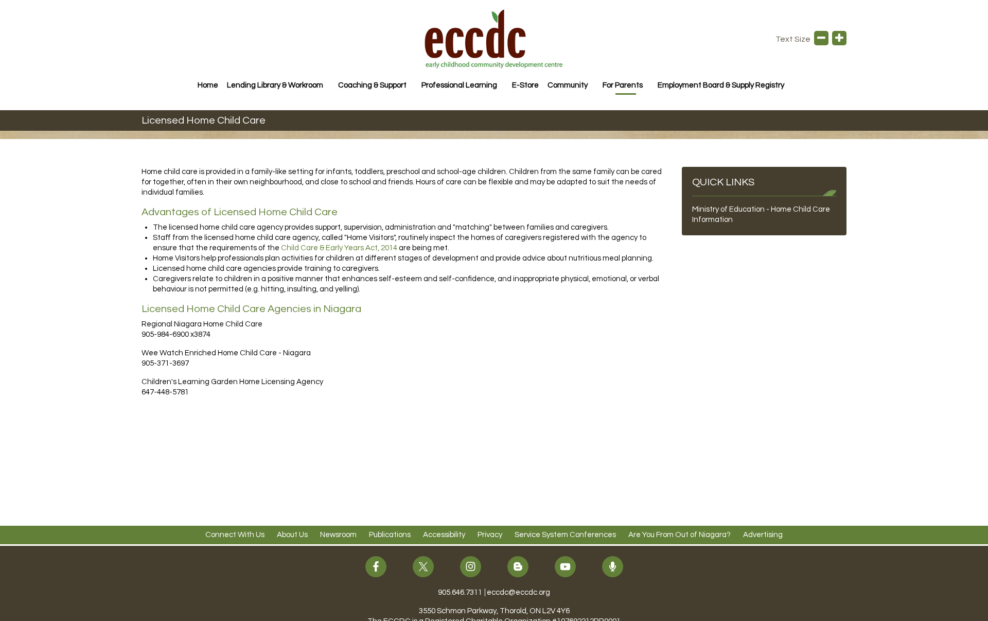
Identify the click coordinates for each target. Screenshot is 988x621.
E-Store (525, 85)
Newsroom (338, 535)
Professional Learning (459, 85)
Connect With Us (234, 535)
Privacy (490, 535)
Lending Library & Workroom (275, 85)
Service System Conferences (565, 535)
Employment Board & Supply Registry (721, 85)
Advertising (763, 535)
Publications (390, 535)
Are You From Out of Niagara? (679, 535)
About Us (292, 535)
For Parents (623, 85)
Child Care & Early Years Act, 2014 (339, 248)
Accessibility (444, 535)
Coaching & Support (372, 85)
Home (208, 85)
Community (568, 85)
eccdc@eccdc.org (518, 592)
